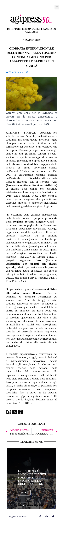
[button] (57, 7)
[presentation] (12, 479)
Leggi (24, 493)
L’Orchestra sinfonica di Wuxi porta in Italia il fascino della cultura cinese (32, 477)
